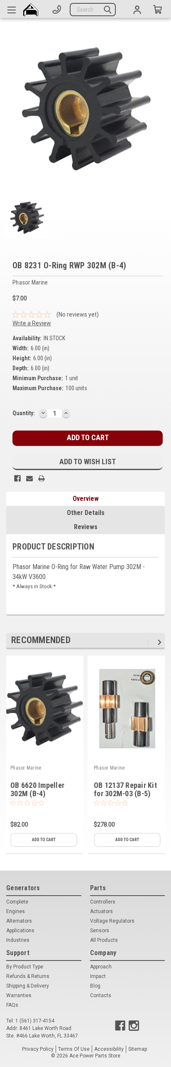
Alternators (19, 921)
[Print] (41, 478)
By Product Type (24, 967)
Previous (149, 642)
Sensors (99, 930)
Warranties (19, 995)
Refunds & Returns (27, 976)
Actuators (101, 911)
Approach (101, 967)
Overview (86, 499)
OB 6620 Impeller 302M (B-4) (37, 789)
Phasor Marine (25, 768)
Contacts (100, 995)
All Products (104, 940)
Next (161, 642)
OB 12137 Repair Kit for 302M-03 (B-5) (125, 789)
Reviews (86, 527)
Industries (17, 940)
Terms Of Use (74, 1049)
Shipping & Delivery (27, 986)
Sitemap (137, 1049)
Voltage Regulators (112, 921)
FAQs (12, 1005)
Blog (95, 986)
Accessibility (109, 1049)
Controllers (102, 902)
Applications (20, 930)
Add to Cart (44, 839)
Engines (15, 911)
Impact (98, 976)
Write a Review (31, 323)
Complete (17, 902)
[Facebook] (17, 478)
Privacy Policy (38, 1049)
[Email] (29, 478)
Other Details (86, 513)
